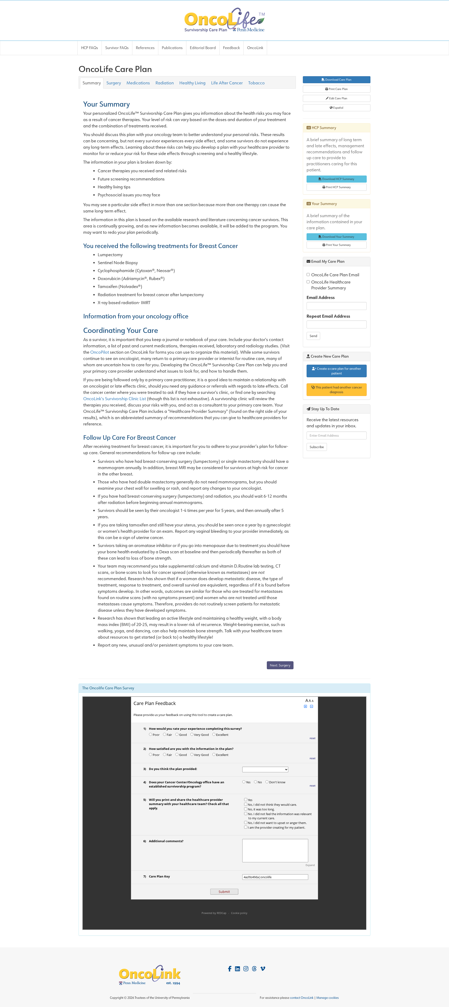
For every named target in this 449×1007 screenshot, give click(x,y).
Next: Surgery (280, 665)
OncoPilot (99, 352)
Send (313, 336)
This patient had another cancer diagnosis (338, 389)
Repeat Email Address (328, 316)
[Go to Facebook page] (230, 969)
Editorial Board (203, 47)
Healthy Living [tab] (192, 83)
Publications (172, 47)
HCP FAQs (89, 47)
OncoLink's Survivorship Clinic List (114, 399)
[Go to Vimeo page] (262, 969)
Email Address (321, 298)
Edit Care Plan (338, 98)
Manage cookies (327, 998)
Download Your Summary (338, 237)
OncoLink (255, 47)
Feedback (231, 47)
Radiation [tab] (165, 83)
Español (338, 108)
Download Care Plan (338, 80)
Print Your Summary (338, 245)
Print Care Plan (338, 89)
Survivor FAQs (117, 47)
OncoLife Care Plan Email (335, 275)
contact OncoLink (301, 998)
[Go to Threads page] (254, 969)
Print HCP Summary (338, 187)
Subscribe (317, 447)
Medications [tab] (138, 83)
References (145, 47)
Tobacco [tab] (256, 83)
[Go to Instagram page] (245, 969)
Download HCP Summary (338, 179)
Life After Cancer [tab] (227, 83)
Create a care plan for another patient (338, 371)
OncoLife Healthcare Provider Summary (331, 285)
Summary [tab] (92, 83)
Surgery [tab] (113, 83)
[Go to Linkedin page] (237, 969)
